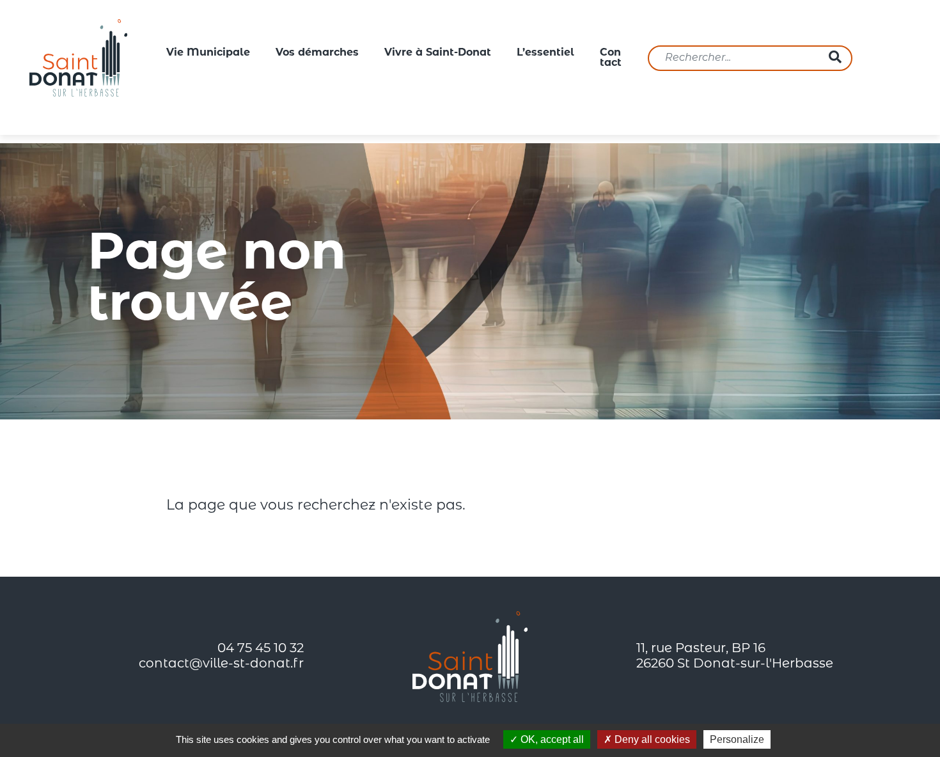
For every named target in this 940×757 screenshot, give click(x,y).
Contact (611, 58)
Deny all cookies (651, 739)
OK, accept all (551, 739)
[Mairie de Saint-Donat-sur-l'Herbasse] (78, 58)
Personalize (737, 739)
